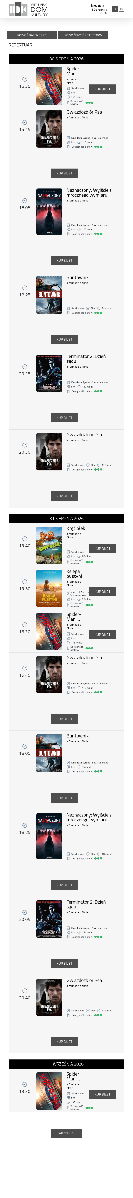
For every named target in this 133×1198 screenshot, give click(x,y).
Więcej (67, 1133)
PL (116, 9)
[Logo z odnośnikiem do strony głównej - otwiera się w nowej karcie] (28, 9)
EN (122, 9)
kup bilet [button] (102, 89)
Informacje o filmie (73, 81)
